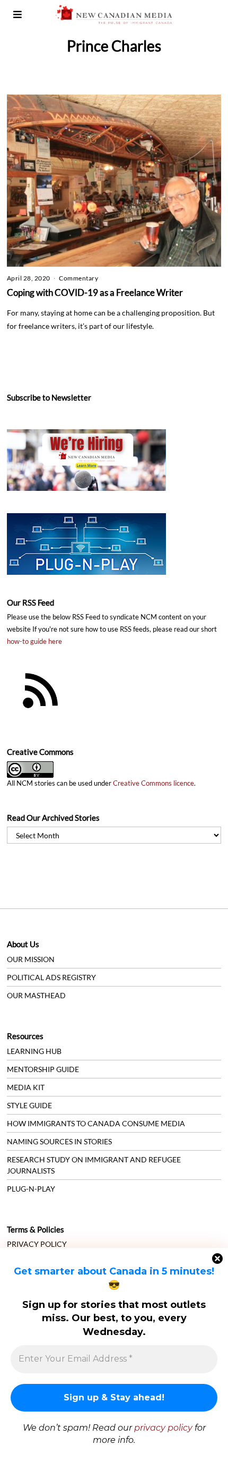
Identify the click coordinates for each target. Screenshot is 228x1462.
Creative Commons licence (153, 783)
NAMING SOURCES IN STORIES (59, 1141)
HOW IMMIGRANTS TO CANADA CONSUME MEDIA (96, 1123)
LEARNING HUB (34, 1051)
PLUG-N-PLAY (31, 1188)
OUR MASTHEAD (36, 995)
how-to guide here (34, 641)
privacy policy (163, 1428)
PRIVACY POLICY (37, 1243)
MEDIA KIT (26, 1087)
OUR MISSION (31, 959)
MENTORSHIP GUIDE (43, 1069)
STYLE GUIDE (29, 1105)
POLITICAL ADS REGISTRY (51, 977)
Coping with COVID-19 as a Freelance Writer (95, 292)
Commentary (78, 278)
